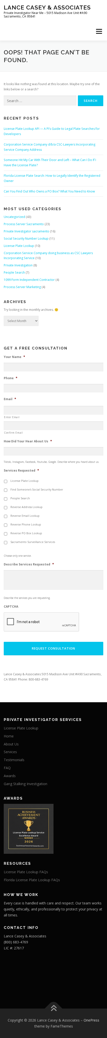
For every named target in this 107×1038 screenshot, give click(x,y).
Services (10, 751)
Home (9, 736)
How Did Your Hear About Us (28, 441)
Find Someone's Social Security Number (36, 489)
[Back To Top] (53, 1009)
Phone (10, 378)
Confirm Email (13, 432)
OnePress (91, 1020)
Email (10, 399)
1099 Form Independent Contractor (29, 280)
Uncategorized (14, 217)
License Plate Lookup (19, 246)
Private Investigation (18, 265)
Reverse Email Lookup (25, 516)
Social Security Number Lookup (26, 238)
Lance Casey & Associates (47, 7)
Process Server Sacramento (24, 224)
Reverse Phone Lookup (25, 524)
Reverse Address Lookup (26, 507)
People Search (14, 272)
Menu (99, 31)
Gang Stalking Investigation (25, 783)
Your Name (14, 357)
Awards (10, 775)
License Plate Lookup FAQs (26, 871)
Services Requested (21, 471)
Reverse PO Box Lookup (26, 533)
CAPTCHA (11, 607)
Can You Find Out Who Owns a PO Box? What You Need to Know (49, 191)
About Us (11, 744)
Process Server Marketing (22, 287)
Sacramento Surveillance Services (32, 542)
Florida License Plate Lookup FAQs (32, 879)
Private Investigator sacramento (26, 231)
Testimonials (14, 759)
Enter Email (11, 417)
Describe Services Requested (29, 564)
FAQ (7, 767)
